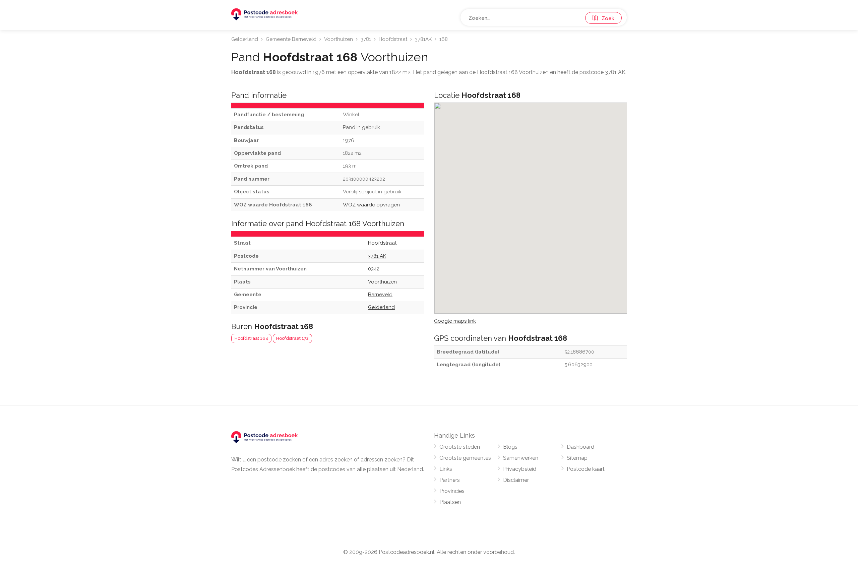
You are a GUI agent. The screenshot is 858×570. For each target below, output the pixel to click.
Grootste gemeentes (465, 458)
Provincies (452, 491)
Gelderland (244, 39)
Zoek (606, 18)
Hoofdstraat (393, 39)
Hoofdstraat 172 (292, 338)
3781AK (423, 39)
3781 (366, 39)
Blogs (510, 447)
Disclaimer (516, 480)
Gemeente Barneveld (291, 39)
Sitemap (577, 458)
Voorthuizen (338, 39)
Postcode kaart (586, 469)
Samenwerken (520, 458)
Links (445, 469)
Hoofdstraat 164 (251, 338)
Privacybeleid (519, 469)
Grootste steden (459, 447)
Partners (449, 480)
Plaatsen (450, 502)
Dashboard (580, 447)
